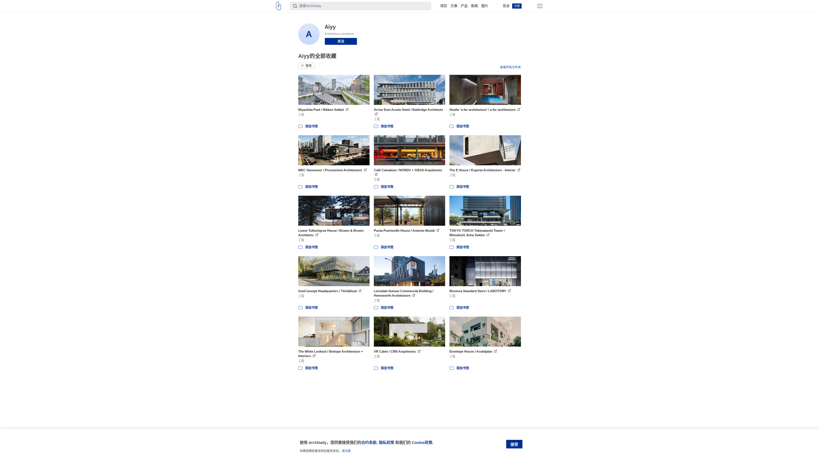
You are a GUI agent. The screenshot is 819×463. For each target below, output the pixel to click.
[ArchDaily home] (278, 6)
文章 (454, 6)
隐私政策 (386, 442)
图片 (484, 6)
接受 (514, 444)
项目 (443, 6)
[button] (306, 66)
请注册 (346, 450)
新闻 (474, 6)
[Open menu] (539, 6)
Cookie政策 (422, 442)
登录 (506, 6)
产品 (464, 6)
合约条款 (369, 442)
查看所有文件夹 (510, 67)
